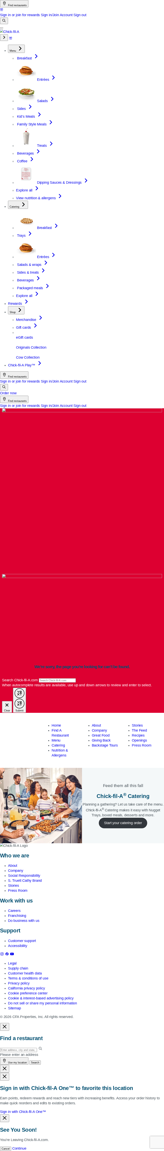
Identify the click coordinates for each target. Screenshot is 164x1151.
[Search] (4, 21)
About (96, 725)
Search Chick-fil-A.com (20, 680)
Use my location (17, 1062)
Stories (137, 725)
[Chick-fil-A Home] (9, 32)
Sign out (79, 15)
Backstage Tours (105, 745)
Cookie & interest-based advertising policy (40, 998)
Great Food (101, 735)
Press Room (141, 745)
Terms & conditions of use (28, 978)
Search (35, 1062)
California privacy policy (26, 988)
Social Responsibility (24, 876)
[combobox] (57, 680)
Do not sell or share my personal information (42, 1003)
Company (99, 730)
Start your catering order (123, 823)
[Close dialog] (4, 1027)
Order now (8, 393)
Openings (139, 740)
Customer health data (25, 973)
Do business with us (23, 921)
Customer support (22, 941)
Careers (14, 911)
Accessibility (17, 946)
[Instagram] (2, 955)
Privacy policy (18, 983)
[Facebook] (7, 955)
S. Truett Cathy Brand (25, 881)
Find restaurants (17, 5)
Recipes (138, 735)
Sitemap (14, 1008)
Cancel (6, 1148)
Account (66, 15)
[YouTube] (12, 955)
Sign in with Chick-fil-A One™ (23, 1112)
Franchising (17, 916)
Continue (19, 1148)
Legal (12, 963)
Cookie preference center (28, 993)
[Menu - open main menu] (1, 28)
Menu (56, 740)
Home (56, 725)
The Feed (139, 730)
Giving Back (101, 740)
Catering (58, 745)
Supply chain (18, 968)
